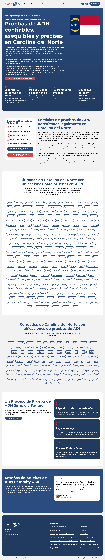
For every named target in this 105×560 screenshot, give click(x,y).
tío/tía (12, 63)
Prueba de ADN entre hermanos (20, 139)
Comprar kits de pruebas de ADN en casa (20, 148)
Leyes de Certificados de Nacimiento (61, 537)
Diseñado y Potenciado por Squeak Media (88, 558)
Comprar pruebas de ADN (58, 527)
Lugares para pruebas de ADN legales (62, 534)
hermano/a (50, 61)
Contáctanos (84, 527)
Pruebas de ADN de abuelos (19, 135)
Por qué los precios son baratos (90, 548)
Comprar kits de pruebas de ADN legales (20, 78)
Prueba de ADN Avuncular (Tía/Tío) (21, 144)
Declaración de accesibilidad (89, 544)
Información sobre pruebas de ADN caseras (64, 541)
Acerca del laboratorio (31, 4)
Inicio (6, 16)
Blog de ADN (54, 548)
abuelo (44, 61)
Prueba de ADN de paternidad (20, 127)
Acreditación (76, 4)
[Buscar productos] (82, 4)
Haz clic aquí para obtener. (69, 163)
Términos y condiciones (87, 541)
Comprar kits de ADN (14, 418)
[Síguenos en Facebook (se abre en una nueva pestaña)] (6, 538)
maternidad (37, 61)
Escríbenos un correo (11, 534)
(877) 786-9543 (10, 532)
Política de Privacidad (87, 537)
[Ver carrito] (86, 4)
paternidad (29, 61)
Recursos (83, 530)
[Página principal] (12, 4)
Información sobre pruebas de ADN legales (63, 544)
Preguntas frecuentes (63, 4)
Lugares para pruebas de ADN (19, 16)
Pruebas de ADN (47, 4)
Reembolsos (84, 534)
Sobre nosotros (55, 530)
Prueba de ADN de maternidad (20, 131)
